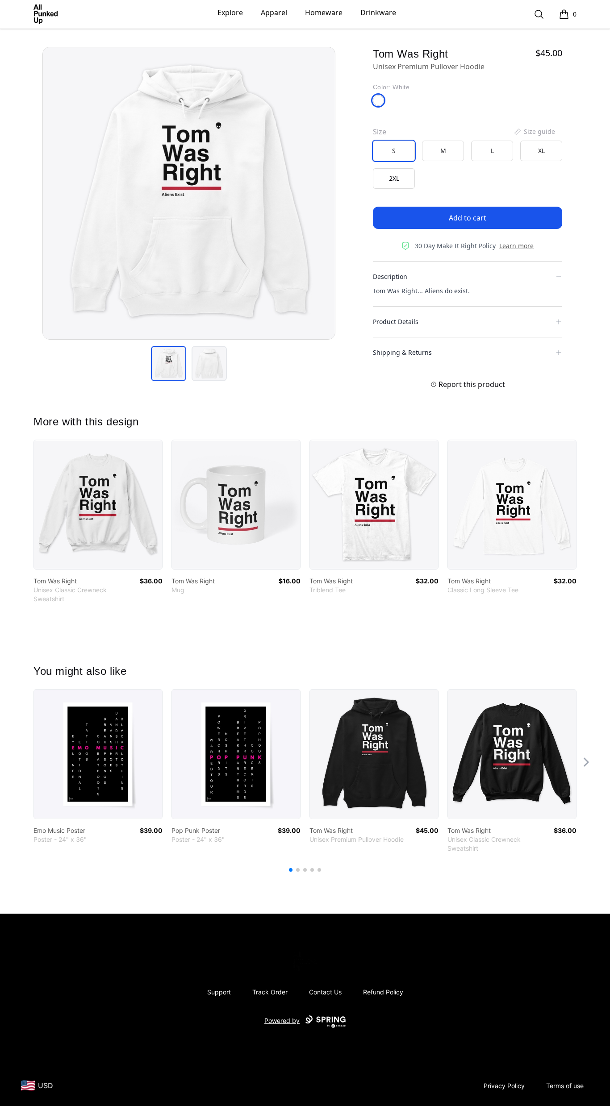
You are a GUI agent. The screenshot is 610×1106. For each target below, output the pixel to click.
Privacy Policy (504, 1085)
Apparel (274, 12)
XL (541, 150)
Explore (230, 12)
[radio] (394, 151)
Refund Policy (383, 992)
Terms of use (565, 1085)
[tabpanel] (188, 193)
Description (390, 276)
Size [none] (379, 132)
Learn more (516, 245)
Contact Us (325, 992)
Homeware (324, 12)
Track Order (270, 992)
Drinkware (378, 12)
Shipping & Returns (402, 352)
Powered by (282, 1020)
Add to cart (467, 218)
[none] (534, 131)
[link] (98, 504)
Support (219, 992)
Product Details (395, 321)
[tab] (168, 363)
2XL (394, 178)
